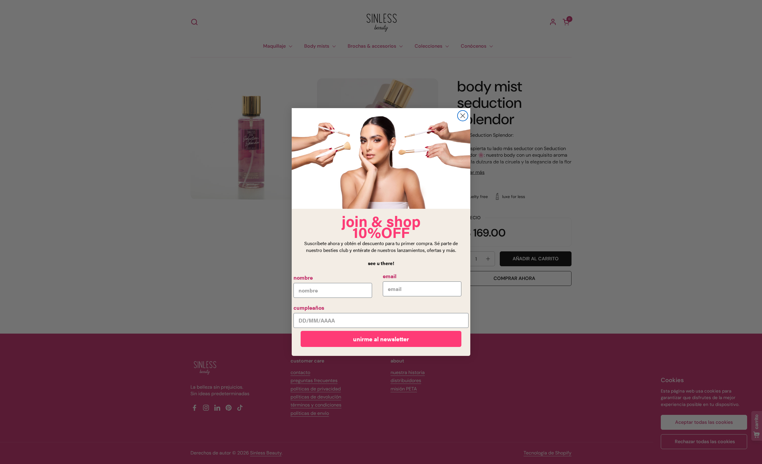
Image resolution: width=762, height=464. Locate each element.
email (389, 276)
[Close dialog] (462, 115)
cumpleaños (308, 307)
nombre (303, 277)
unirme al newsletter (381, 338)
